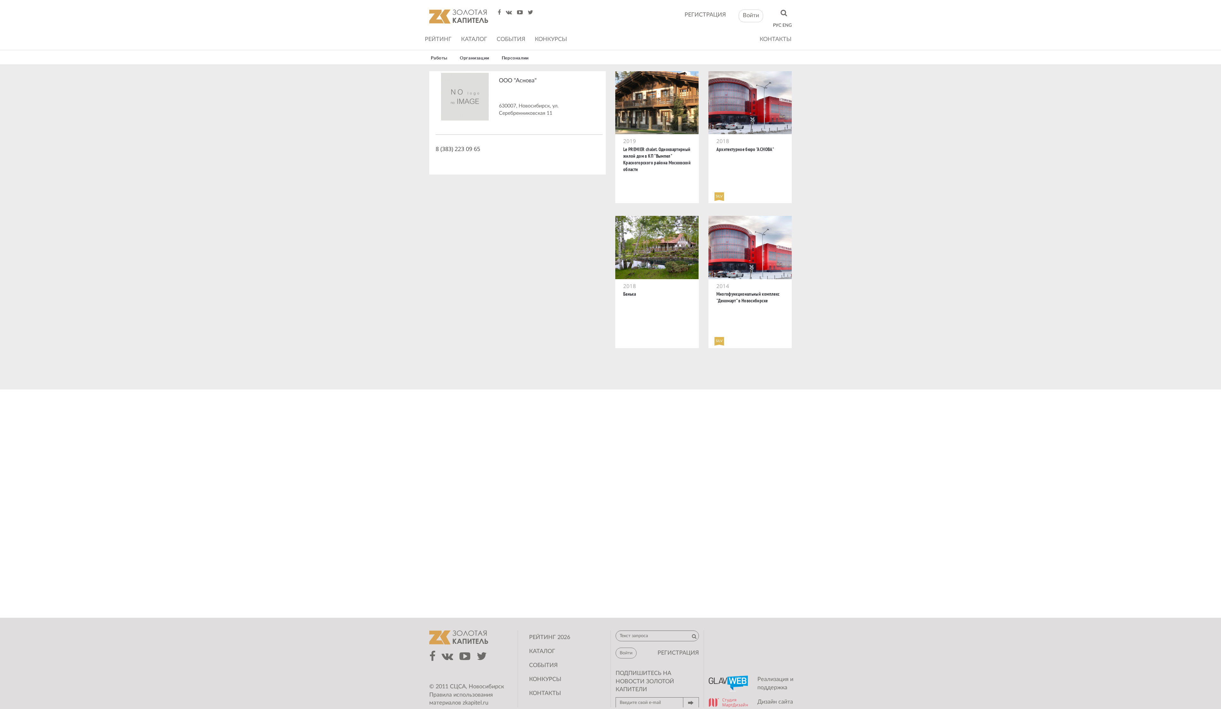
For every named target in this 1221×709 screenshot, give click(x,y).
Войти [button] (751, 15)
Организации (474, 58)
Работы (439, 58)
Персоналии (515, 58)
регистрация (705, 15)
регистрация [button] (678, 653)
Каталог (474, 39)
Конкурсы (551, 39)
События (511, 39)
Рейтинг (438, 39)
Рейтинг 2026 (549, 637)
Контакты (775, 39)
